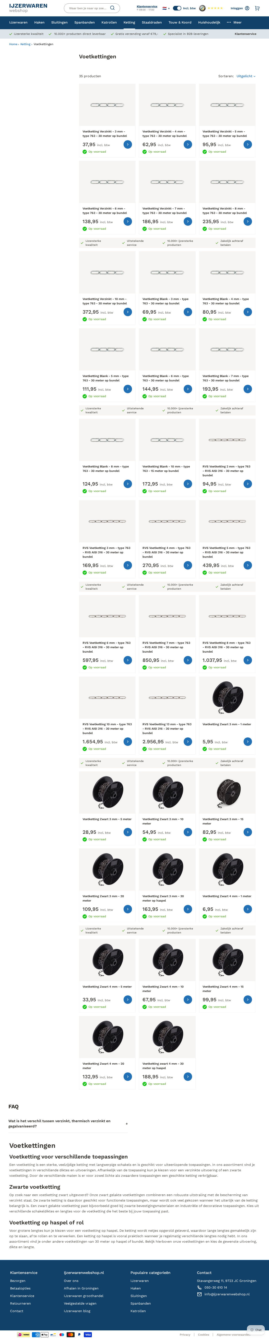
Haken (136, 1288)
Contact (16, 1311)
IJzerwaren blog (77, 1311)
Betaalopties (20, 1288)
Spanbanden (141, 1303)
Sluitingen (139, 1296)
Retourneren (20, 1303)
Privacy (185, 1334)
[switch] (177, 8)
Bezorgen (17, 1281)
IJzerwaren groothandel (83, 1296)
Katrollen (138, 1311)
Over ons (71, 1281)
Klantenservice (147, 6)
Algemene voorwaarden (234, 1334)
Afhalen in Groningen (81, 1288)
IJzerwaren (140, 1281)
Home (13, 44)
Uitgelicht (245, 76)
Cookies (203, 1334)
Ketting (25, 44)
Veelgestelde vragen (80, 1303)
